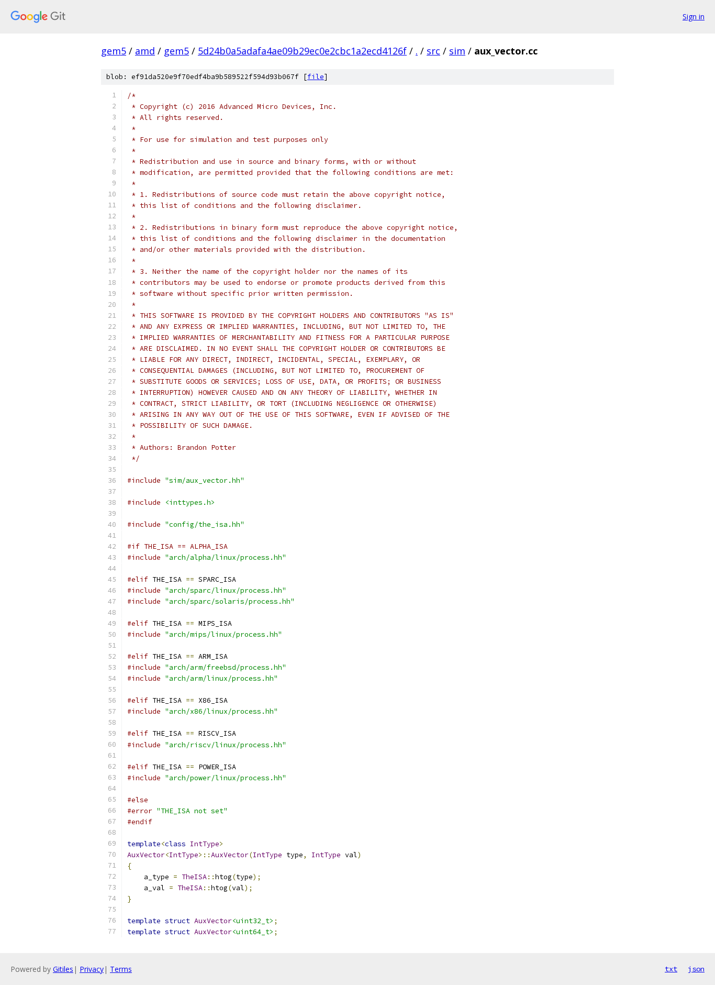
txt (671, 968)
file (315, 76)
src (433, 51)
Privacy (92, 969)
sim (457, 51)
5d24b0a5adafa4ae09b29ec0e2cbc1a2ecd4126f (302, 51)
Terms (121, 969)
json (696, 968)
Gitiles (63, 969)
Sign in (694, 16)
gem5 (113, 51)
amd (145, 51)
